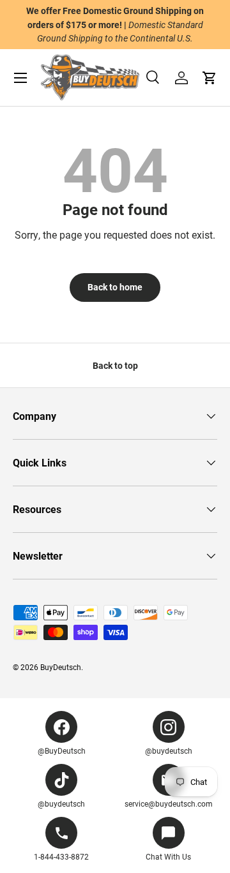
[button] (209, 78)
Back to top (115, 365)
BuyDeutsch (60, 667)
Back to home (115, 287)
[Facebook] (61, 727)
